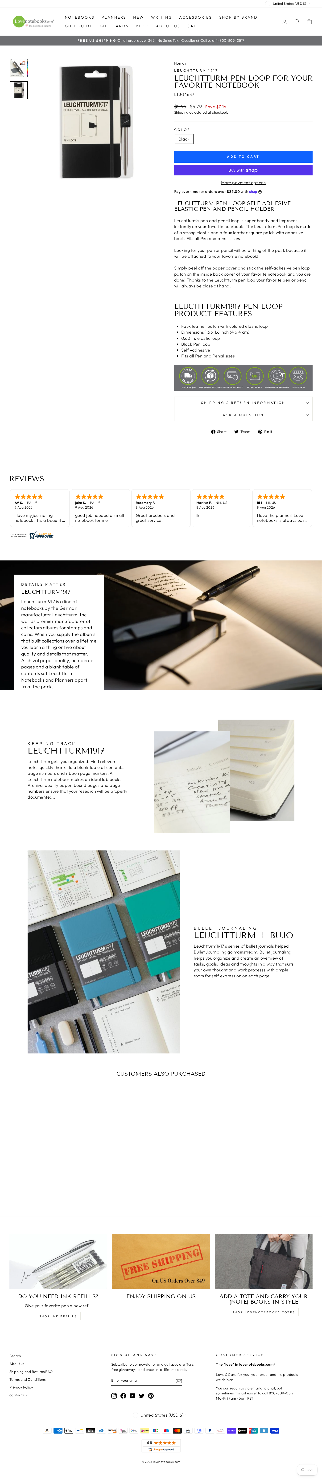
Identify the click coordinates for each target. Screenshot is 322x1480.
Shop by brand (238, 17)
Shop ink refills (58, 1316)
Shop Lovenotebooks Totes (263, 1312)
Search (15, 1356)
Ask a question (243, 415)
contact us (18, 1395)
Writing (161, 17)
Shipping (181, 112)
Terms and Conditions (27, 1379)
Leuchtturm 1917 (196, 70)
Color (182, 130)
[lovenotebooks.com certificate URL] (161, 535)
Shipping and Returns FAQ (31, 1371)
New (138, 17)
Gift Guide (79, 26)
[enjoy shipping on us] (161, 1261)
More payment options (243, 182)
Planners (114, 17)
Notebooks (80, 17)
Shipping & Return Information (243, 403)
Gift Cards (114, 26)
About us (168, 26)
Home (179, 63)
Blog (142, 26)
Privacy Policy (21, 1387)
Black (184, 139)
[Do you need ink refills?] (58, 1261)
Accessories (195, 17)
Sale (193, 26)
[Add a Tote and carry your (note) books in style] (264, 1261)
